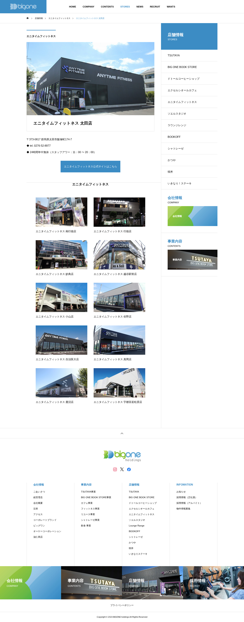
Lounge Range (136, 525)
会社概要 (38, 503)
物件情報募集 (183, 508)
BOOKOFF (174, 136)
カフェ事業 (87, 503)
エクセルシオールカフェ (182, 90)
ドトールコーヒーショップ (184, 78)
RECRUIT (155, 6)
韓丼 (170, 171)
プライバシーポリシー (122, 605)
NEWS (139, 6)
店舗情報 (134, 484)
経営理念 (38, 497)
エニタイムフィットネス (41, 36)
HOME (72, 6)
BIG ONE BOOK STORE (182, 67)
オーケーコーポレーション (47, 531)
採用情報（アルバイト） (189, 503)
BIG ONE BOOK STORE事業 (96, 497)
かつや (172, 160)
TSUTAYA (174, 55)
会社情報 (38, 484)
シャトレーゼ (176, 148)
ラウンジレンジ (177, 125)
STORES (125, 6)
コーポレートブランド (45, 520)
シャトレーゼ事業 (90, 520)
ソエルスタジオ (177, 113)
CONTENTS (107, 6)
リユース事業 (88, 514)
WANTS (171, 6)
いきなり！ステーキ (180, 183)
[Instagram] (115, 469)
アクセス (38, 514)
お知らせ (181, 491)
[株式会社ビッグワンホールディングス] (23, 6)
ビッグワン (39, 525)
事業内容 (86, 484)
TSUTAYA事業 (88, 491)
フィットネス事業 (90, 508)
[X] (122, 469)
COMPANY (88, 6)
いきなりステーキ (138, 554)
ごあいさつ (39, 491)
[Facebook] (129, 469)
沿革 (35, 508)
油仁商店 (38, 537)
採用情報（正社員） (186, 497)
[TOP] (122, 433)
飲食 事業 (86, 525)
